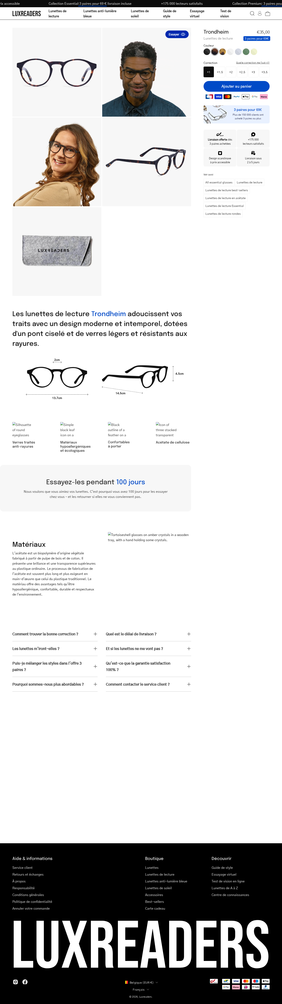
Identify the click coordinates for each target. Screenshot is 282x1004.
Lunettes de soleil (158, 888)
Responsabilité (23, 888)
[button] (252, 13)
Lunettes (152, 867)
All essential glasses (218, 182)
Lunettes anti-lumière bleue (166, 881)
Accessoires (154, 894)
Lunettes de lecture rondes (223, 213)
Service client (22, 867)
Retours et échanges (28, 874)
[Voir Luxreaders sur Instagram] (15, 982)
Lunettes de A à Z (225, 888)
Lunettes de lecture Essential (224, 206)
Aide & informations (32, 858)
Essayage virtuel (224, 874)
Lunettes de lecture (249, 182)
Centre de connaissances (230, 894)
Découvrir (221, 858)
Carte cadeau (155, 908)
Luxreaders (145, 996)
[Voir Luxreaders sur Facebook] (25, 982)
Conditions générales (28, 894)
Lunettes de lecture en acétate (225, 198)
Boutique (154, 858)
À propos (19, 881)
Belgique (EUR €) (142, 982)
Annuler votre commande (31, 908)
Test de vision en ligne (228, 881)
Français (139, 989)
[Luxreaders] (26, 13)
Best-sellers (154, 901)
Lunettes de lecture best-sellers (226, 190)
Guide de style (222, 867)
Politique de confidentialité (32, 901)
